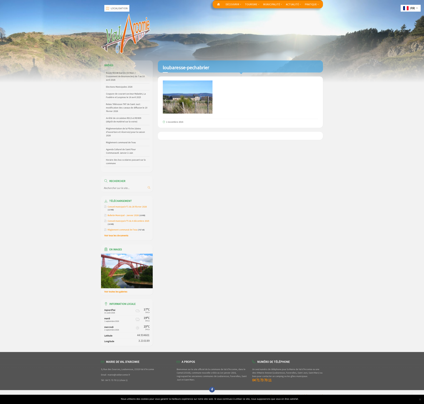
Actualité (292, 4)
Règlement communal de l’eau (121, 128)
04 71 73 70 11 (261, 380)
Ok (301, 399)
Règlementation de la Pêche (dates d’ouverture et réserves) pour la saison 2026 (125, 118)
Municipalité (271, 4)
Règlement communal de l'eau (122, 229)
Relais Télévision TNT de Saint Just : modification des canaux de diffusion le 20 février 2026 (126, 94)
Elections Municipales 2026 (119, 72)
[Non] (420, 399)
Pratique (311, 4)
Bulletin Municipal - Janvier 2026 (123, 215)
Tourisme (251, 4)
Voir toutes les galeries (115, 291)
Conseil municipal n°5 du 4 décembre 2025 (128, 220)
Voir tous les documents (116, 235)
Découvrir (232, 4)
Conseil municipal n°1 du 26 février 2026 (127, 206)
